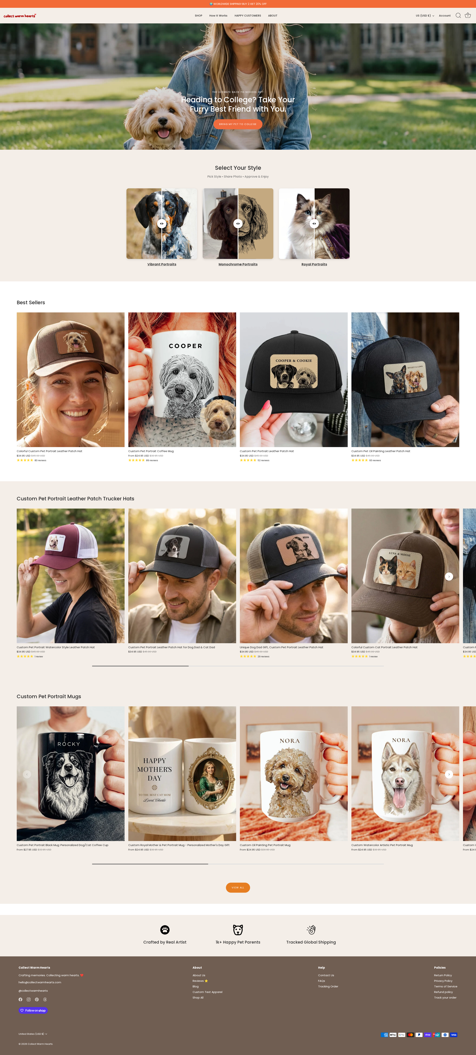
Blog (196, 986)
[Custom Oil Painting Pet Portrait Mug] (294, 773)
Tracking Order (328, 986)
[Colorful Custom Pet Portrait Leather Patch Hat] (71, 379)
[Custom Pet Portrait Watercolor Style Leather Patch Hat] (71, 576)
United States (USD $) (31, 1034)
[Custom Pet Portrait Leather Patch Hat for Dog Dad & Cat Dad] (182, 576)
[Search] (458, 16)
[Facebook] (20, 999)
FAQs (321, 981)
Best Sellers (31, 302)
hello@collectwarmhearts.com (40, 982)
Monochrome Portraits (238, 264)
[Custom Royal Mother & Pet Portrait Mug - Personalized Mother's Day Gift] (182, 773)
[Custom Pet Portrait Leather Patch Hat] (294, 379)
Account (445, 15)
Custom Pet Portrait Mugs (49, 696)
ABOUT (272, 15)
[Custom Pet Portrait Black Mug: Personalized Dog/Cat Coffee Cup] (71, 773)
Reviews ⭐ (200, 981)
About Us (199, 975)
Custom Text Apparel (207, 992)
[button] (27, 576)
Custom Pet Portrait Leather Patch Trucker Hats (75, 498)
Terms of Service (445, 986)
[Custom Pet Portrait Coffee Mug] (182, 379)
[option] (238, 86)
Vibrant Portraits (161, 264)
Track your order (445, 997)
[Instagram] (28, 999)
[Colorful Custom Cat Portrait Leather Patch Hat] (405, 576)
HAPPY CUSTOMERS (248, 15)
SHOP (198, 15)
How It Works (218, 15)
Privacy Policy (443, 981)
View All (238, 887)
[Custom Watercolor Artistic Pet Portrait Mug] (405, 773)
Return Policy (443, 975)
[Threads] (45, 999)
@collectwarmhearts (33, 991)
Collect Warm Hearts (40, 1044)
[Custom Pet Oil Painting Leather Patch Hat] (405, 379)
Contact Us (326, 975)
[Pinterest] (37, 999)
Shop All (198, 997)
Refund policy (443, 992)
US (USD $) (423, 15)
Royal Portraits (314, 264)
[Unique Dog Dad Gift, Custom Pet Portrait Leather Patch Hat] (294, 576)
